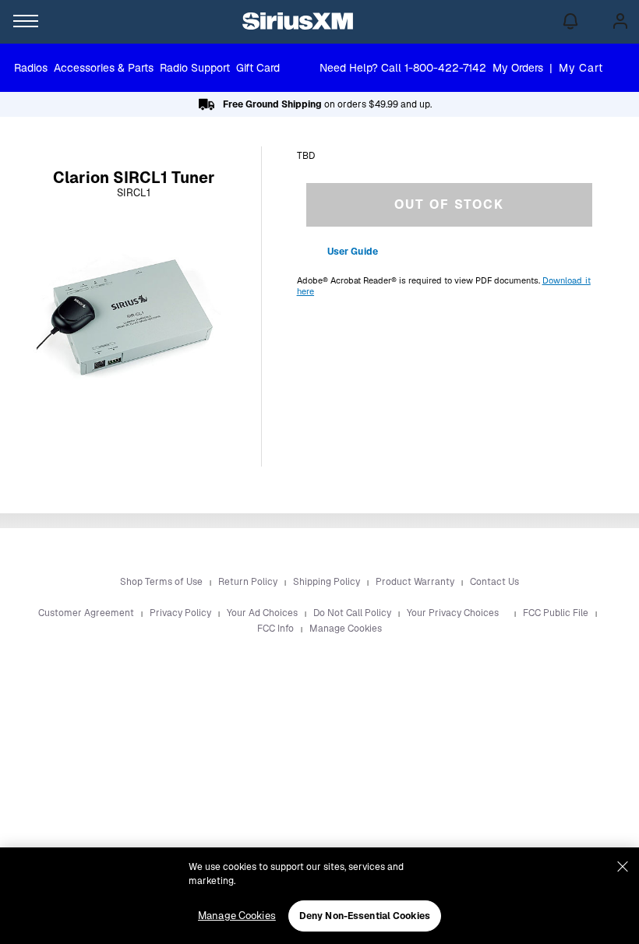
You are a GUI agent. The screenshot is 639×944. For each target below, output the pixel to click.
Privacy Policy (182, 613)
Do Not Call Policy (353, 613)
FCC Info (276, 628)
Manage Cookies (345, 628)
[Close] (623, 867)
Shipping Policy (327, 582)
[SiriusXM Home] (298, 21)
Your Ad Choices (263, 613)
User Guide (352, 251)
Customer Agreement (87, 613)
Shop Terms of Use (162, 582)
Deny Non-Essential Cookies (364, 916)
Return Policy (249, 582)
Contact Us (494, 582)
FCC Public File (557, 613)
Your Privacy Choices (454, 613)
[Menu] (22, 22)
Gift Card (258, 68)
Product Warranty (416, 582)
